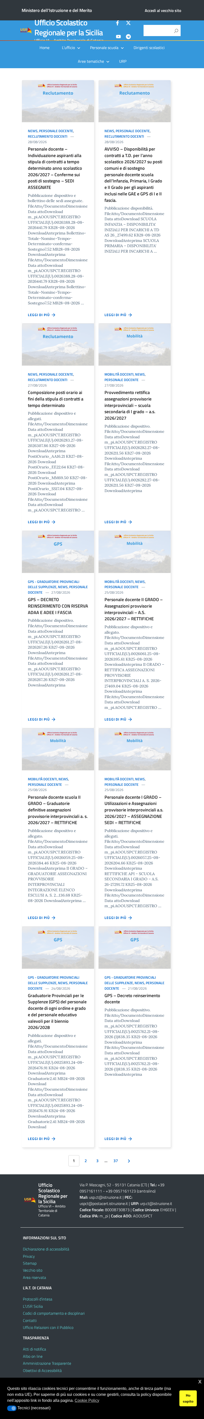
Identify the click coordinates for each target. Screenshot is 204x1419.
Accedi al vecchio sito (163, 10)
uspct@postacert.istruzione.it (104, 1203)
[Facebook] (118, 23)
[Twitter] (128, 23)
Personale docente (56, 130)
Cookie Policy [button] (87, 1400)
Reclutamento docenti (47, 136)
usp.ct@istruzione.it (105, 1197)
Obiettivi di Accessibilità (42, 1370)
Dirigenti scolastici (149, 48)
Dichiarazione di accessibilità (46, 1249)
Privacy (29, 1256)
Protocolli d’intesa (37, 1299)
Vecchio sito (32, 1270)
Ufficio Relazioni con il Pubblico (48, 1327)
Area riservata (34, 1277)
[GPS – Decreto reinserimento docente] (135, 947)
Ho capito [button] (188, 1398)
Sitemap (30, 1263)
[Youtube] (118, 37)
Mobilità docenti (119, 374)
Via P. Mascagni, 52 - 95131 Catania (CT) (113, 1185)
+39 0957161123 (121, 1191)
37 (115, 1161)
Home (45, 48)
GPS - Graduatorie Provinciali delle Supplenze (53, 584)
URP (122, 61)
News (33, 130)
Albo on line (33, 1356)
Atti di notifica (34, 1349)
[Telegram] (128, 37)
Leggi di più (40, 314)
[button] (11, 1408)
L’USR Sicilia (33, 1306)
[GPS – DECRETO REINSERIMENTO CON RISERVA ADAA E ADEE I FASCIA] (58, 551)
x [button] (200, 1381)
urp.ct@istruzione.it (156, 1203)
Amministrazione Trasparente (47, 1363)
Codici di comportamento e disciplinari (54, 1313)
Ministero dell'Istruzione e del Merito (57, 10)
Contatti (30, 1320)
